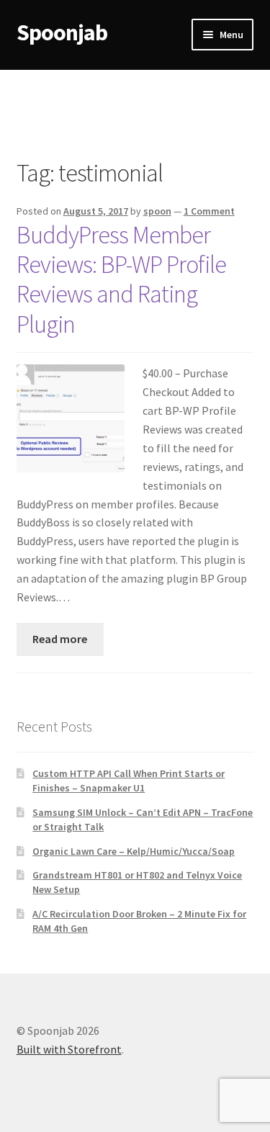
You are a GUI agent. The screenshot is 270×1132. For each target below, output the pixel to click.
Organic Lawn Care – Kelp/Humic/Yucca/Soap (133, 851)
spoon (157, 211)
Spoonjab (62, 32)
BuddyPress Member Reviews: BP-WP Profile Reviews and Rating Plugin (121, 279)
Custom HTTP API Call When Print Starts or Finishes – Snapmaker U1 (128, 780)
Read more (59, 639)
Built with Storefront (69, 1049)
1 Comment (209, 211)
